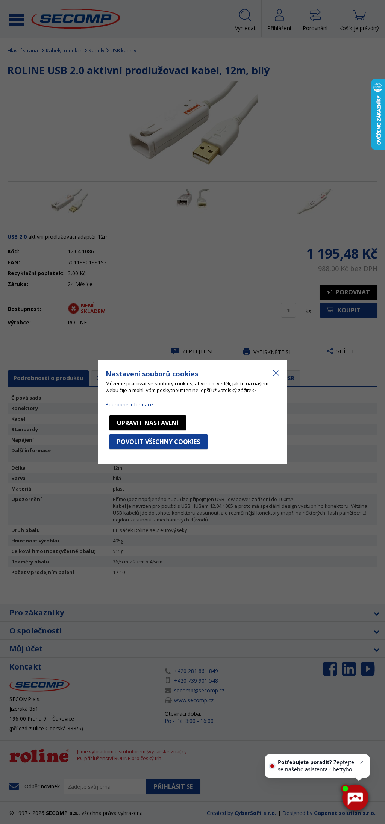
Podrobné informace (129, 404)
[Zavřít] (362, 762)
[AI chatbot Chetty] (355, 798)
